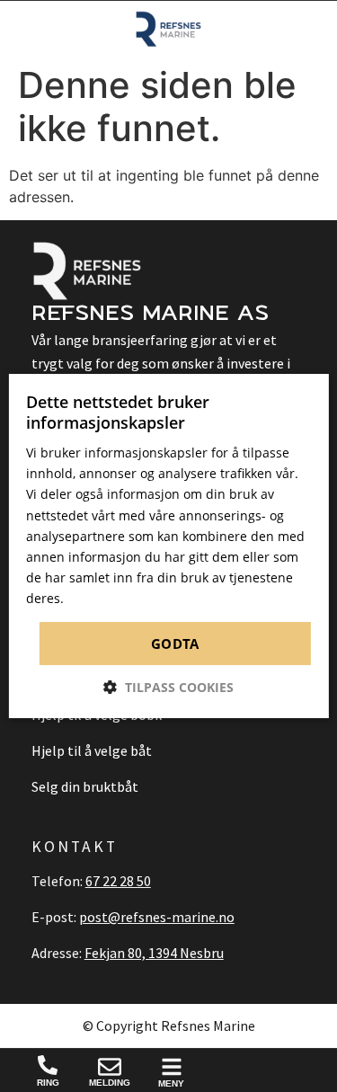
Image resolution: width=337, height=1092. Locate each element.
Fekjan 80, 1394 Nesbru (154, 953)
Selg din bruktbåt (84, 786)
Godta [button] (175, 644)
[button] (168, 687)
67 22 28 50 (118, 881)
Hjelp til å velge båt (91, 750)
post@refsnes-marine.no (157, 917)
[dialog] (168, 546)
